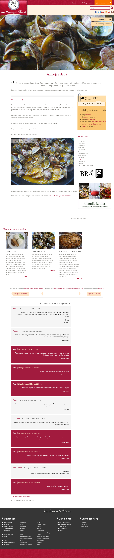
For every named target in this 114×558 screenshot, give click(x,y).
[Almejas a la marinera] (43, 240)
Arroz (38, 522)
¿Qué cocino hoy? (103, 2)
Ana (14, 349)
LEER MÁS (24, 277)
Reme (15, 400)
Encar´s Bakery (62, 528)
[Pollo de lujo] (17, 240)
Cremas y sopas (41, 524)
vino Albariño (91, 119)
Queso (5, 540)
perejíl (84, 126)
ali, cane (16, 418)
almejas (88, 114)
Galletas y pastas (8, 528)
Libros (22, 530)
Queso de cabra (94, 293)
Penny (15, 331)
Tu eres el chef (62, 526)
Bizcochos (6, 524)
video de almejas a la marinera (60, 196)
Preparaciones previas (43, 536)
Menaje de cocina (8, 534)
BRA (79, 159)
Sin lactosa (6, 544)
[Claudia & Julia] (94, 208)
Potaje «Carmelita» (21, 293)
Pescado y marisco (103, 24)
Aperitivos (23, 522)
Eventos (39, 526)
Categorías (86, 2)
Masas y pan (40, 530)
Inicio (74, 2)
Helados (22, 528)
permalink (101, 288)
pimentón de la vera (99, 122)
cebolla (85, 117)
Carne (22, 524)
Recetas (83, 522)
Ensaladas (23, 526)
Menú (21, 534)
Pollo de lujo (11, 251)
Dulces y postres (8, 526)
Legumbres (7, 530)
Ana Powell (17, 468)
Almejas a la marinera (41, 251)
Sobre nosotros (85, 526)
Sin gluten (39, 542)
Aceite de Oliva (105, 19)
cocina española (73, 288)
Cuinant (60, 530)
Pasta (5, 536)
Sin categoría (23, 542)
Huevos (39, 528)
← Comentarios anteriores (20, 496)
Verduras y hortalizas (26, 544)
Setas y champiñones (9, 542)
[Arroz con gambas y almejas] (70, 240)
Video (38, 544)
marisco (80, 288)
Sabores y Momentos (64, 522)
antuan (15, 309)
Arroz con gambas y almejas (70, 251)
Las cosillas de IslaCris (64, 524)
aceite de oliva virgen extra (91, 124)
